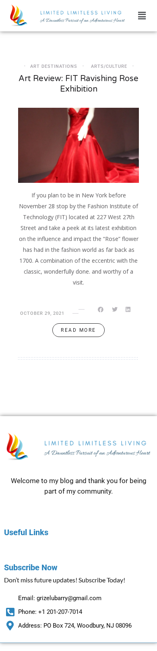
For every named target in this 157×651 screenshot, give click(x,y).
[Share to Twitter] (115, 309)
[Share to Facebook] (101, 309)
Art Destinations (53, 66)
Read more (78, 330)
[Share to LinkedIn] (129, 309)
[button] (142, 15)
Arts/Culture (109, 66)
